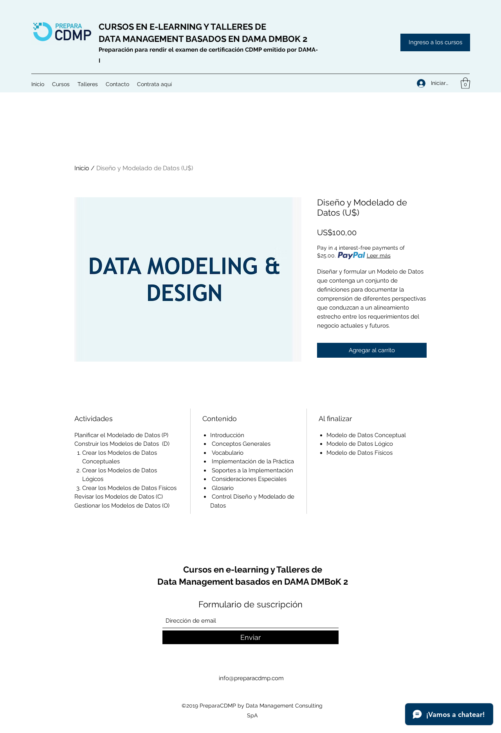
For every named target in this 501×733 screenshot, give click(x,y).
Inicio (81, 168)
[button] (61, 84)
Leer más (379, 255)
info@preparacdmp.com (251, 678)
